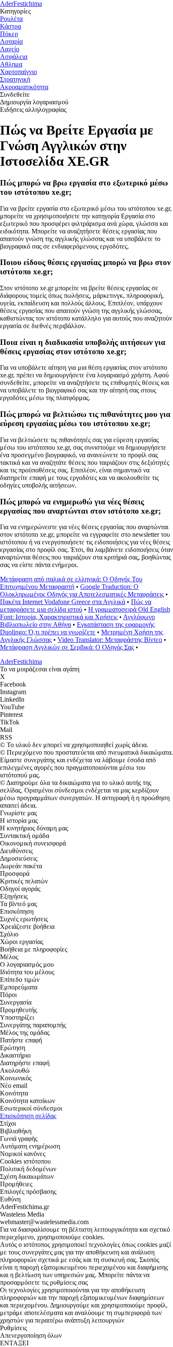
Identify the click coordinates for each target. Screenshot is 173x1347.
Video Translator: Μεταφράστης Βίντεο (110, 639)
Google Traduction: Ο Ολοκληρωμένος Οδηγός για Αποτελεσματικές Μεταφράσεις (82, 590)
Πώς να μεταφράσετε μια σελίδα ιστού (75, 605)
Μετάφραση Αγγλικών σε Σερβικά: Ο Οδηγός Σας (67, 647)
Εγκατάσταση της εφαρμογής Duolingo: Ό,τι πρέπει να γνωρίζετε (77, 628)
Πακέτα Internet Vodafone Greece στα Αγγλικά (62, 601)
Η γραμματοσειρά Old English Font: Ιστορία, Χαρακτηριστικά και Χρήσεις (85, 613)
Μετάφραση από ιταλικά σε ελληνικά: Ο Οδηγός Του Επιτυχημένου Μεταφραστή (71, 582)
